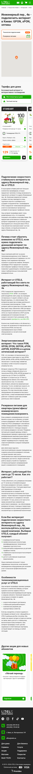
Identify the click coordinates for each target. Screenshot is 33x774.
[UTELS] (5, 2)
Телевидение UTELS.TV (13, 133)
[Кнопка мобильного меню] (30, 2)
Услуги (20, 747)
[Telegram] (2, 718)
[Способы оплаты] (18, 2)
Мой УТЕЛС (6, 758)
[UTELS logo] (7, 712)
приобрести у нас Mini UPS (20, 319)
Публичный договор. (10, 767)
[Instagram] (7, 718)
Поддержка (22, 751)
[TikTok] (17, 718)
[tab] (16, 97)
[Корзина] (26, 2)
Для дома (5, 744)
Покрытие (21, 754)
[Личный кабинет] (22, 2)
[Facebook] (12, 718)
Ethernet (17, 146)
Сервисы (5, 747)
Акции (4, 751)
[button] (16, 57)
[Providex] (17, 771)
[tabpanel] (16, 133)
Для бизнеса (22, 744)
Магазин (4, 754)
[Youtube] (22, 718)
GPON (7, 146)
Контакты (21, 758)
